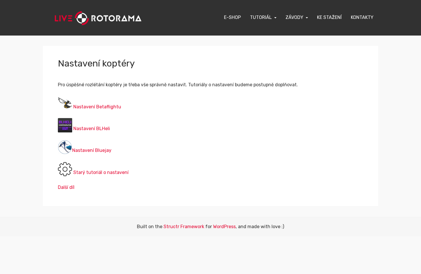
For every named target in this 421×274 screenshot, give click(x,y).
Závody (294, 17)
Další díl (66, 187)
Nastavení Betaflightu (97, 106)
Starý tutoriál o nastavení (101, 172)
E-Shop (232, 17)
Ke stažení (329, 17)
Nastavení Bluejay (91, 150)
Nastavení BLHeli (91, 128)
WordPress (224, 226)
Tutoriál (261, 17)
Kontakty (362, 17)
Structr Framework (184, 226)
